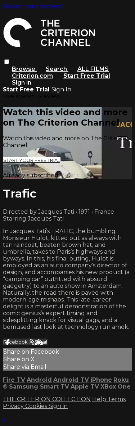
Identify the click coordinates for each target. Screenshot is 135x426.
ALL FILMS (93, 68)
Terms (117, 399)
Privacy (14, 406)
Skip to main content (33, 6)
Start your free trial (31, 160)
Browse (24, 68)
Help (100, 399)
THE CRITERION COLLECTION (47, 399)
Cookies (37, 406)
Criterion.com (32, 75)
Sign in (21, 82)
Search (57, 68)
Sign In (61, 89)
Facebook (16, 342)
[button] (6, 61)
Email (41, 342)
